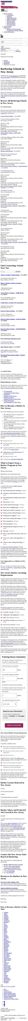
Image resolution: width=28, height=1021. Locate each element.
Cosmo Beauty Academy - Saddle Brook (12, 293)
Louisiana (6, 937)
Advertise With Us (8, 997)
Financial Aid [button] (7, 27)
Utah (5, 974)
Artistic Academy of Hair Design (10, 275)
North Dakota (7, 960)
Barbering (9, 16)
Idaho (5, 929)
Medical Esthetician (11, 19)
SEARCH (18, 51)
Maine (5, 939)
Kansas (5, 934)
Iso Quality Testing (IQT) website (12, 594)
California (6, 918)
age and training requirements (12, 433)
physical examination (17, 459)
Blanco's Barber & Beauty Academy (11, 283)
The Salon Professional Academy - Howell (13, 355)
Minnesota (6, 944)
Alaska (5, 913)
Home (5, 60)
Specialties (6, 62)
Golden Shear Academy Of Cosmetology (12, 302)
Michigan (6, 943)
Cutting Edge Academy (7, 116)
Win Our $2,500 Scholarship (14, 29)
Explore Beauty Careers (9, 993)
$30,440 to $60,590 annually (8, 835)
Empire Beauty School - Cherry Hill (11, 133)
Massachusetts (7, 941)
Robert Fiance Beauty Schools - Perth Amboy (13, 206)
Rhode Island (7, 967)
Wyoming (6, 982)
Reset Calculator (14, 725)
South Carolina (7, 968)
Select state (23, 1018)
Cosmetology (10, 15)
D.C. (5, 923)
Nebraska (6, 950)
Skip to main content (6, 1)
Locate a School (8, 26)
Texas (5, 972)
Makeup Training (11, 20)
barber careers (17, 826)
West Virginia (7, 979)
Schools (6, 363)
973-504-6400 (11, 871)
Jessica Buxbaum (13, 76)
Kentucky (6, 936)
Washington (7, 978)
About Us (6, 990)
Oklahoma (6, 962)
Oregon (5, 964)
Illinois (5, 930)
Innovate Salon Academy (8, 311)
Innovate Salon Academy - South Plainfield (13, 329)
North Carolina (7, 958)
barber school (14, 449)
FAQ (5, 989)
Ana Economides (5, 77)
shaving (15, 481)
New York (6, 957)
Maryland (6, 940)
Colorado (6, 919)
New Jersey (6, 954)
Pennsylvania (7, 965)
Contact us (3, 113)
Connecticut (7, 920)
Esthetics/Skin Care (11, 18)
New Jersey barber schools (10, 547)
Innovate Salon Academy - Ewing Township (13, 319)
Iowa (5, 933)
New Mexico (7, 955)
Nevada (6, 951)
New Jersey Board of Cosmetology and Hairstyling (12, 867)
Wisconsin (6, 981)
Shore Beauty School (7, 347)
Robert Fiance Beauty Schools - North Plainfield (14, 166)
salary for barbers (12, 823)
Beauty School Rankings (10, 994)
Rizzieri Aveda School (7, 151)
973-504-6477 (10, 872)
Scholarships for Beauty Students (15, 30)
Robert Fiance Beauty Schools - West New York (14, 242)
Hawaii (5, 927)
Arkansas (6, 916)
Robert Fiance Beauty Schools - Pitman (11, 224)
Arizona (6, 915)
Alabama (6, 912)
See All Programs (11, 25)
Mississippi (6, 946)
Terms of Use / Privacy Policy (11, 999)
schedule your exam (12, 594)
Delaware (6, 922)
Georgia (6, 926)
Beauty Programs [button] (8, 13)
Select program (4, 1018)
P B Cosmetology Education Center (11, 338)
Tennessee (6, 971)
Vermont (6, 975)
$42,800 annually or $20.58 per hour (11, 825)
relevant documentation (7, 643)
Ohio (5, 961)
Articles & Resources (9, 32)
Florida (5, 925)
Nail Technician (11, 22)
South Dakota (7, 969)
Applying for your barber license (12, 452)
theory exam (6, 607)
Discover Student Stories (10, 996)
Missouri (6, 947)
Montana (6, 948)
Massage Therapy (11, 23)
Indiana (5, 932)
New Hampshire (8, 953)
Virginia (6, 977)
